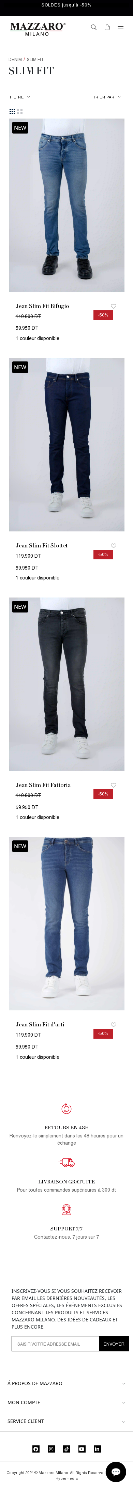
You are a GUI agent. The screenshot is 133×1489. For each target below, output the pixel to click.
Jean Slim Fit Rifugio (42, 306)
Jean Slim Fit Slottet (42, 545)
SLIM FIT (35, 59)
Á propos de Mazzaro (35, 1383)
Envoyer (114, 1344)
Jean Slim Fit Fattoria (43, 785)
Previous (17, 206)
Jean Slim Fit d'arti (40, 1024)
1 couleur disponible (37, 338)
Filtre (17, 97)
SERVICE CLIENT (26, 1421)
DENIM (15, 59)
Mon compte (24, 1403)
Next (116, 206)
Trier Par (104, 97)
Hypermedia (67, 1478)
